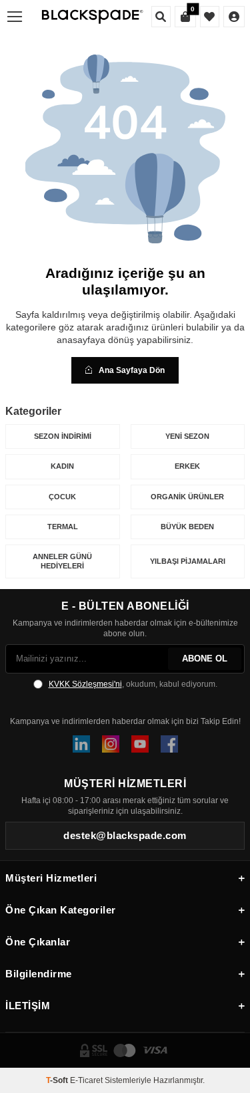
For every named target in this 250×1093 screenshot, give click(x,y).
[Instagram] (111, 744)
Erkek (187, 466)
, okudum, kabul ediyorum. (133, 684)
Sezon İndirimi (62, 436)
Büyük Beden (187, 527)
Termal (62, 527)
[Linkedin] (81, 744)
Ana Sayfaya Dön (132, 370)
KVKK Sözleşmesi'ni (85, 684)
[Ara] (161, 16)
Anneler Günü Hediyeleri (62, 560)
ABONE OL (204, 659)
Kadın (62, 466)
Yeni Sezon (187, 436)
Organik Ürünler (187, 497)
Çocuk (62, 497)
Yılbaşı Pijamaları (187, 561)
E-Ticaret (86, 1080)
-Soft (58, 1080)
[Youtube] (140, 744)
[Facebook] (169, 744)
